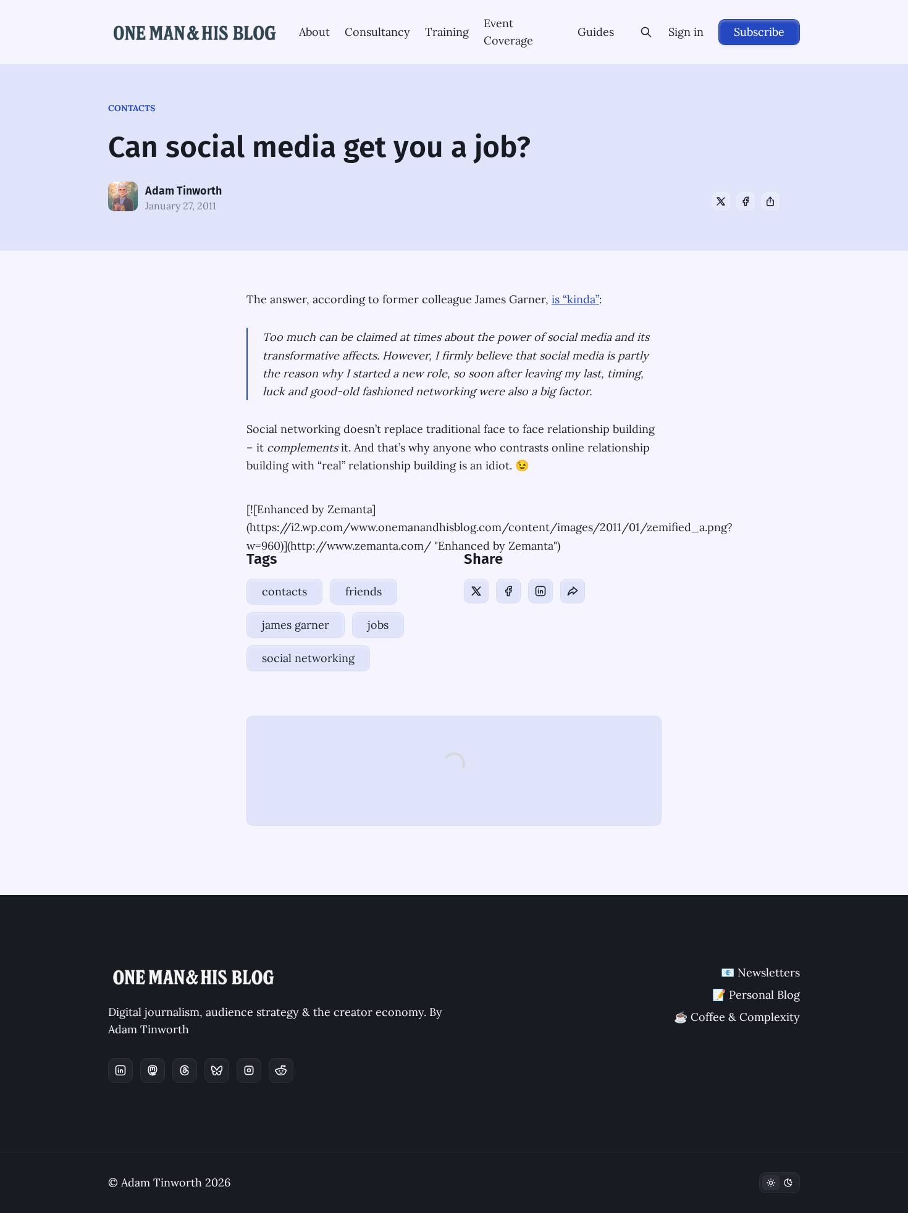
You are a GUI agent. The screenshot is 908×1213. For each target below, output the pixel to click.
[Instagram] (249, 1070)
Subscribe (759, 32)
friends (363, 591)
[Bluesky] (216, 1070)
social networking (308, 658)
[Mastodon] (152, 1070)
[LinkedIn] (540, 591)
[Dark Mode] (779, 1182)
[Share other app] (770, 201)
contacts (131, 108)
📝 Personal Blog (756, 995)
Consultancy (377, 32)
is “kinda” (575, 299)
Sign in (686, 32)
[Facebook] (745, 201)
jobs (378, 625)
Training (447, 32)
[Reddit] (281, 1070)
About (314, 32)
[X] (721, 201)
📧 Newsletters (760, 972)
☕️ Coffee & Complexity (737, 1017)
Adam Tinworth (183, 191)
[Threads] (184, 1070)
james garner (295, 625)
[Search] (646, 32)
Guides (596, 32)
